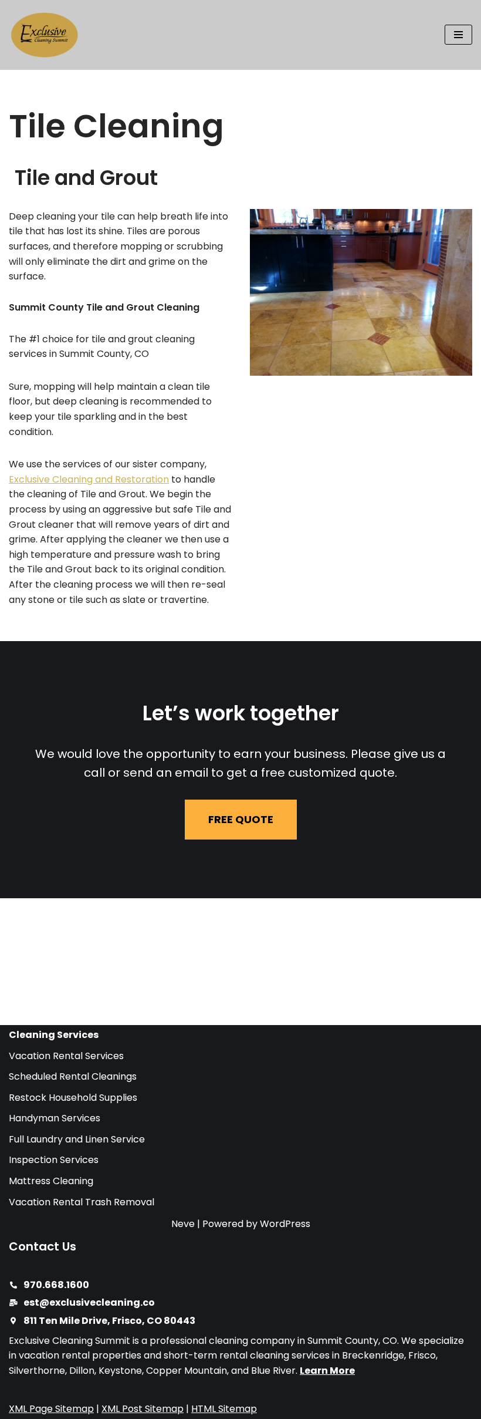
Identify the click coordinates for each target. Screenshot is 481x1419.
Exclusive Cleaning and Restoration (89, 479)
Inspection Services (54, 1160)
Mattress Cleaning (51, 1181)
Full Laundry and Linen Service (77, 1139)
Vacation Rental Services (66, 1056)
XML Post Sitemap (142, 1408)
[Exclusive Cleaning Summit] (44, 35)
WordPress (285, 1224)
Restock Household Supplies (73, 1097)
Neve (183, 1224)
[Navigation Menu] (458, 35)
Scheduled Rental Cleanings (73, 1076)
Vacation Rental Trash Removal (81, 1202)
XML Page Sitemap (51, 1408)
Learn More (327, 1370)
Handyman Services (54, 1118)
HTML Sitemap (224, 1408)
